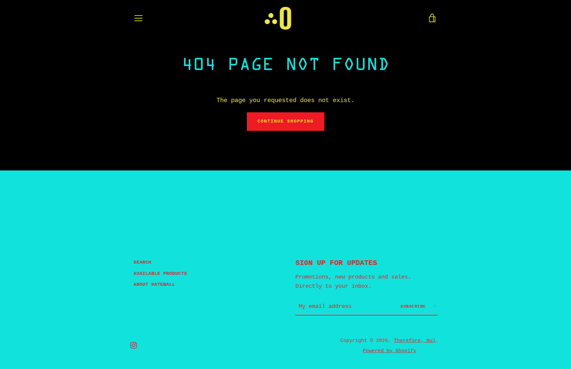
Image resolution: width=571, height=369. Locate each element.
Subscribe (414, 306)
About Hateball (154, 284)
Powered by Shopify (389, 351)
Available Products (160, 273)
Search (142, 262)
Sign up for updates (336, 263)
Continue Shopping (285, 121)
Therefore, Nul (415, 341)
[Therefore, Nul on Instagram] (133, 345)
